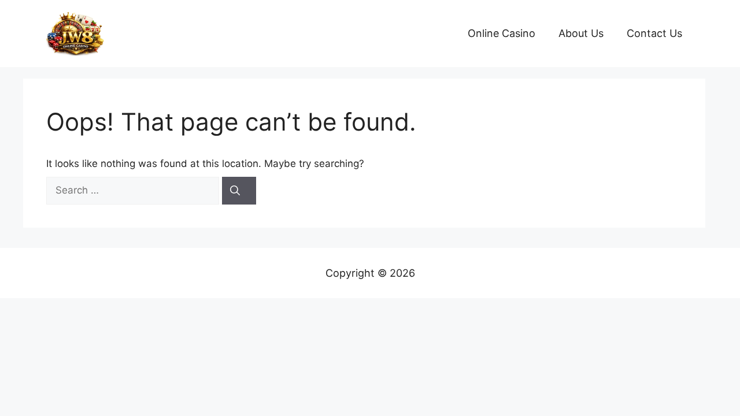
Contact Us (654, 33)
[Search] (239, 191)
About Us (581, 33)
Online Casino (501, 33)
